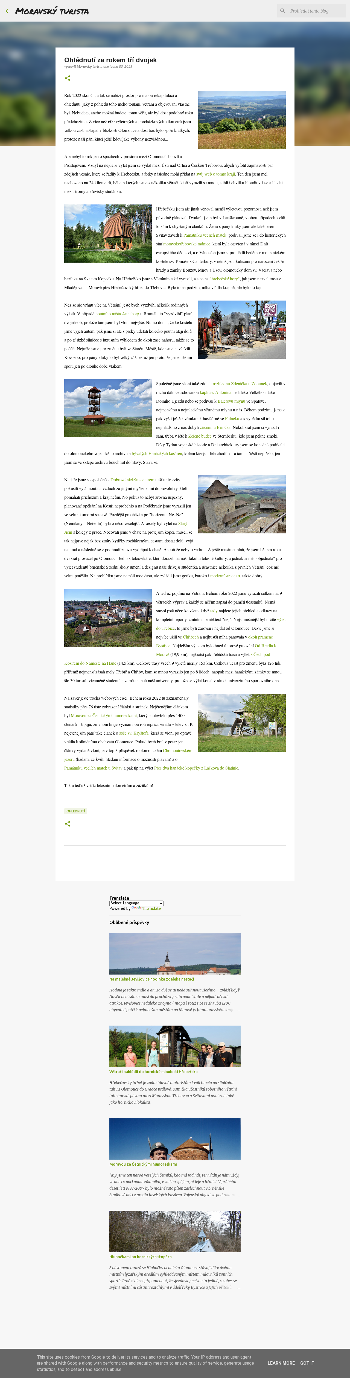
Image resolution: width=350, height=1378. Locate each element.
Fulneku (232, 418)
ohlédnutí (75, 811)
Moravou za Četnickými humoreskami (104, 715)
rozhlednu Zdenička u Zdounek (240, 383)
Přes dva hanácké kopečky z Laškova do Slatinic (196, 768)
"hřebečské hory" (225, 278)
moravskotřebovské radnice (186, 244)
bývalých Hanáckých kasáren (157, 453)
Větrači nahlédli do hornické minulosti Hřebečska (153, 1072)
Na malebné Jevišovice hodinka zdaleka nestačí (151, 979)
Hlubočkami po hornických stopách (140, 1257)
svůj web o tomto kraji (215, 174)
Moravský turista (52, 10)
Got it (307, 1363)
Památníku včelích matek (204, 235)
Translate (151, 908)
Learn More (281, 1363)
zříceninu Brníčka (215, 427)
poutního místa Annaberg (117, 313)
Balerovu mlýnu (231, 401)
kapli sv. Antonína (215, 392)
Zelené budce (200, 436)
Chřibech (191, 637)
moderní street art (225, 575)
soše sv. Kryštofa (133, 733)
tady (214, 610)
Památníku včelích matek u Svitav (93, 768)
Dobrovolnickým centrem (132, 479)
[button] (67, 78)
